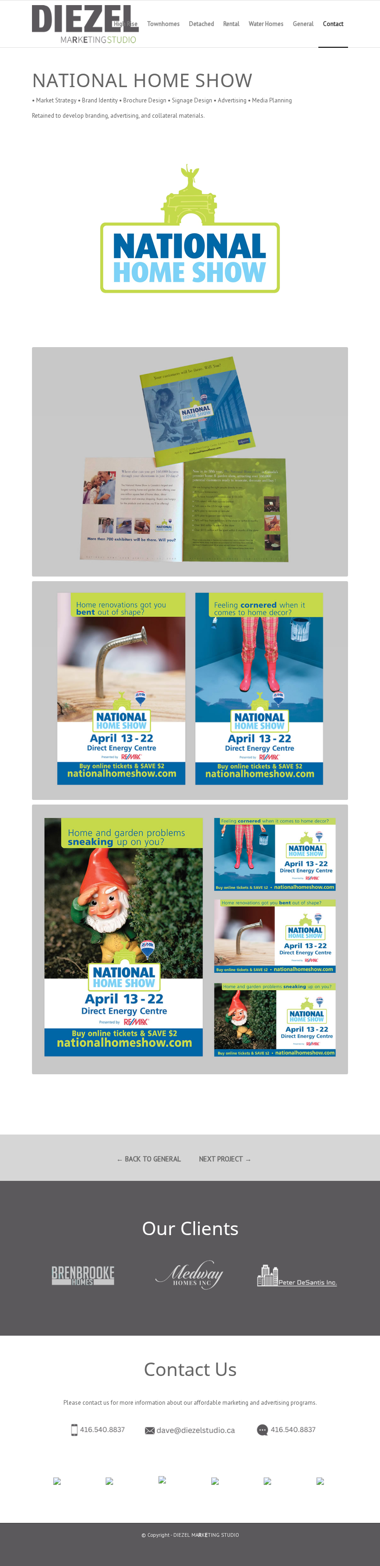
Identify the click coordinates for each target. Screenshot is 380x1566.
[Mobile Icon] (82, 1430)
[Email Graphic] (190, 1430)
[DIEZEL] (98, 23)
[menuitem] (125, 23)
